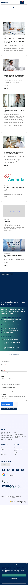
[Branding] (14, 389)
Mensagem (3, 394)
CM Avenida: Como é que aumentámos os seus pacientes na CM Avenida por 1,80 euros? (14, 189)
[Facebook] (13, 470)
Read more (6, 53)
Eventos (16, 452)
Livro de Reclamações (22, 502)
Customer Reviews (10, 475)
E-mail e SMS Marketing (7, 439)
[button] (25, 2)
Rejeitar (14, 582)
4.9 (6, 473)
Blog (5, 36)
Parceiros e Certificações (4, 453)
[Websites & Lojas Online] (14, 392)
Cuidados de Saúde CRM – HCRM (20, 437)
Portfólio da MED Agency (18, 450)
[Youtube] (17, 470)
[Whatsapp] (22, 470)
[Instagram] (8, 470)
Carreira (3, 451)
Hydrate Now (7, 221)
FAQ (15, 454)
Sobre (2, 447)
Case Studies (6, 185)
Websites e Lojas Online (7, 435)
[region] (14, 574)
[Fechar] (26, 564)
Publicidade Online (18, 434)
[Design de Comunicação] (14, 391)
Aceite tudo (14, 575)
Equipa (3, 449)
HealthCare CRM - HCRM (11, 150)
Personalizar (14, 578)
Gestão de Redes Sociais (7, 437)
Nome (2, 359)
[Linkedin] (3, 470)
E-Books (8, 253)
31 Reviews (10, 482)
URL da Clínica (4, 376)
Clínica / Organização (5, 381)
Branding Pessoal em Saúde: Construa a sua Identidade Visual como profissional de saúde (14, 77)
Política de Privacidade (21, 501)
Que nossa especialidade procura (8, 387)
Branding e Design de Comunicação (14, 73)
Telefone (3, 364)
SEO (15, 432)
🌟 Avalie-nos (12, 501)
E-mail (2, 370)
